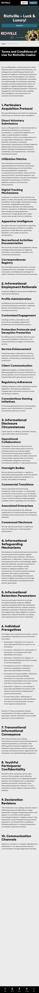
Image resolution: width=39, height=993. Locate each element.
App (5, 991)
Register (33, 3)
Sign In (24, 3)
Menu (19, 991)
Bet (34, 991)
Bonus (12, 991)
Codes (26, 991)
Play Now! (19, 25)
